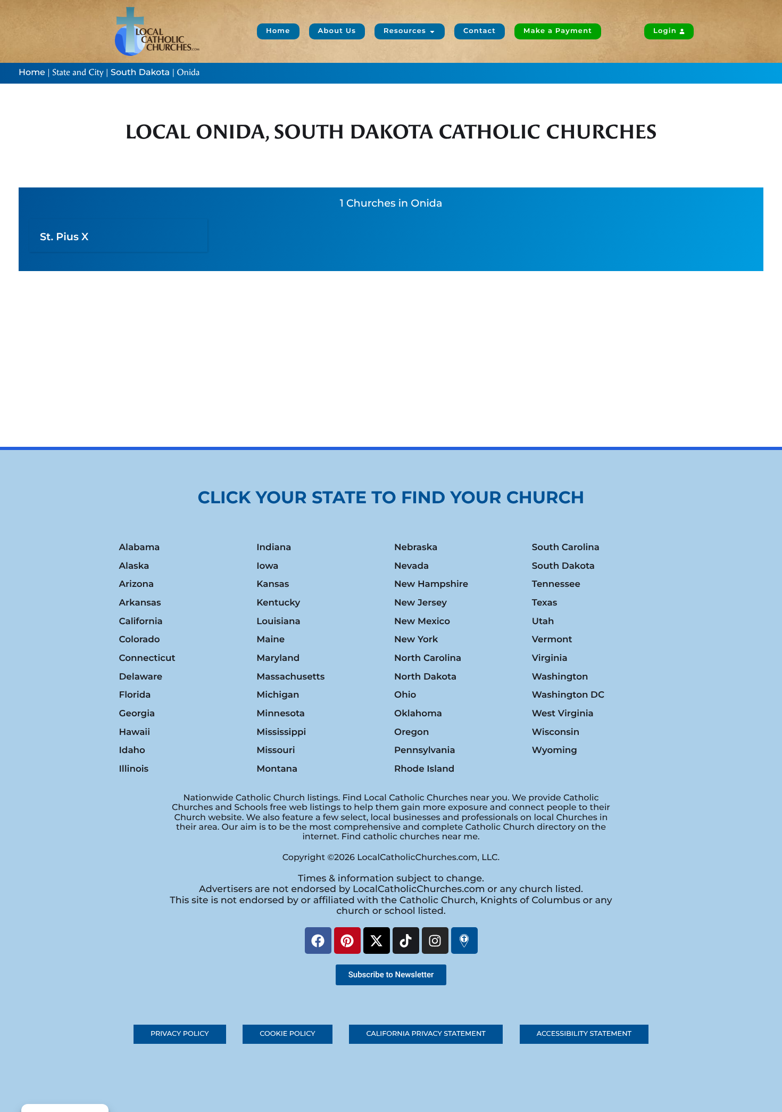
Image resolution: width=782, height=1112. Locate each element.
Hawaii (135, 732)
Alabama (139, 547)
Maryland (278, 658)
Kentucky (278, 603)
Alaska (134, 566)
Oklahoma (418, 713)
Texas (545, 603)
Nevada (411, 566)
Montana (276, 769)
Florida (135, 695)
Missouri (275, 750)
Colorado (139, 639)
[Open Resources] (432, 31)
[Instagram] (435, 940)
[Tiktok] (406, 940)
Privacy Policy (180, 1034)
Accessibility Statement (584, 1034)
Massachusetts (290, 677)
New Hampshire (431, 584)
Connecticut (147, 658)
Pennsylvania (424, 750)
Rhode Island (424, 769)
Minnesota (280, 713)
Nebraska (415, 547)
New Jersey (420, 603)
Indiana (273, 547)
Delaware (141, 677)
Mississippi (281, 732)
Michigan (277, 695)
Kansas (272, 584)
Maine (270, 639)
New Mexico (422, 621)
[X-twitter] (376, 940)
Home (32, 73)
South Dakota (140, 73)
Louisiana (278, 621)
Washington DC (568, 695)
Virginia (550, 658)
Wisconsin (555, 732)
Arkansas (140, 603)
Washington (560, 677)
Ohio (405, 695)
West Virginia (563, 713)
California (141, 621)
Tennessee (556, 584)
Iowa (267, 566)
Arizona (136, 584)
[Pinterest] (347, 940)
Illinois (134, 769)
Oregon (411, 732)
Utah (543, 621)
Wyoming (554, 750)
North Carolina (427, 658)
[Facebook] (318, 940)
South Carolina (566, 547)
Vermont (552, 639)
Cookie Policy (287, 1034)
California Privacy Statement (425, 1034)
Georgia (137, 713)
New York (416, 639)
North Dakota (425, 677)
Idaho (132, 750)
